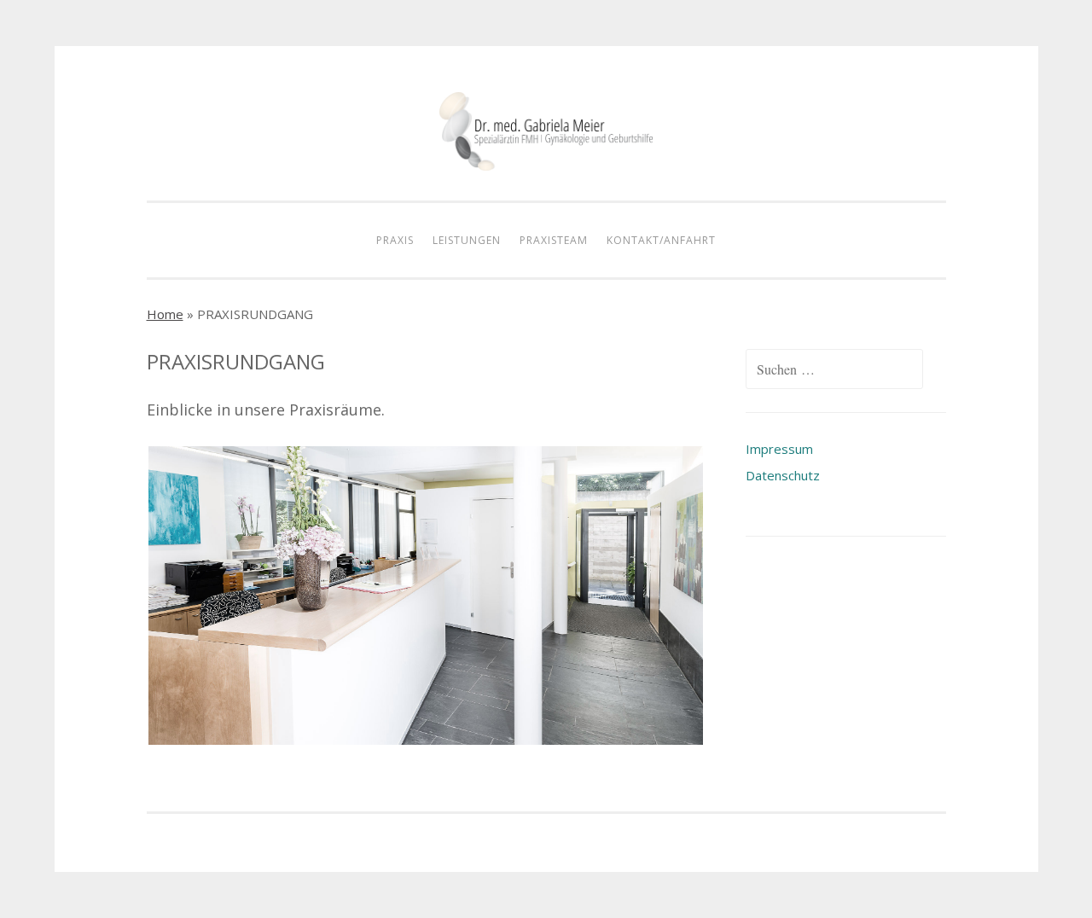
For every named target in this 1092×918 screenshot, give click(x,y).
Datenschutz (783, 475)
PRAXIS (395, 240)
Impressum (779, 448)
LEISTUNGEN (467, 240)
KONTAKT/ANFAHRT (661, 240)
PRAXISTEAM (554, 240)
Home (165, 313)
